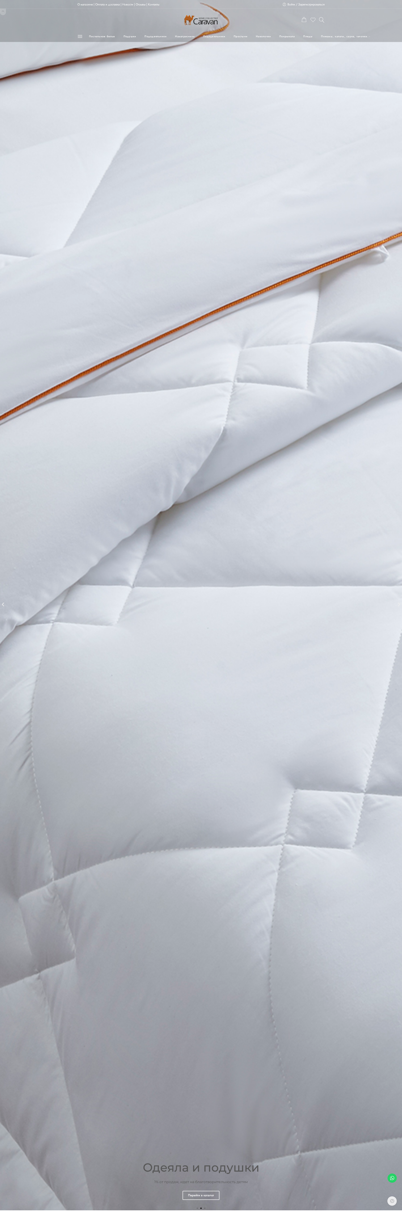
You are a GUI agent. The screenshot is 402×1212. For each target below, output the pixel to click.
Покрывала (287, 36)
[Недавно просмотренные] (392, 1201)
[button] (3, 604)
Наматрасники (185, 36)
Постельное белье (102, 36)
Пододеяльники (155, 36)
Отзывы (141, 4)
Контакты (153, 4)
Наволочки (263, 36)
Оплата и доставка (107, 4)
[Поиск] (322, 20)
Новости (127, 4)
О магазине (85, 4)
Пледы (308, 36)
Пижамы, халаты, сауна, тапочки (344, 36)
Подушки (130, 36)
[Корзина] (304, 20)
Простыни (240, 36)
